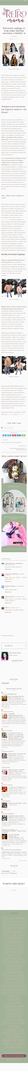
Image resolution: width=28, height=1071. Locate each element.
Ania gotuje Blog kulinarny (11, 849)
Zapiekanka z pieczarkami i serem (14, 852)
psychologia (10, 1013)
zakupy (11, 427)
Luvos (22, 962)
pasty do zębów (20, 989)
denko (18, 924)
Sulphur (13, 1023)
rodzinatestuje (9, 596)
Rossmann (19, 1013)
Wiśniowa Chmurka (10, 586)
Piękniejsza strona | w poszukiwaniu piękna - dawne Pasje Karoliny (14, 831)
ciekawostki (21, 921)
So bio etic (19, 1019)
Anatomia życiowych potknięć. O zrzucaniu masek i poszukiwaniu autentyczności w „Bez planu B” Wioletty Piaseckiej (13, 736)
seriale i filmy (10, 1019)
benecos (5, 921)
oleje (15, 982)
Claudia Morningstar (9, 694)
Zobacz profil (13, 655)
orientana (15, 986)
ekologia (6, 935)
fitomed (13, 938)
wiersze (22, 1033)
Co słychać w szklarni (16, 787)
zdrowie (21, 1040)
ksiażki (21, 948)
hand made (20, 941)
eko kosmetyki (19, 931)
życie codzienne (10, 1047)
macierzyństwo (10, 965)
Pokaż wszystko (23, 860)
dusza (15, 928)
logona (6, 962)
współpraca (7, 1040)
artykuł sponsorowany (18, 918)
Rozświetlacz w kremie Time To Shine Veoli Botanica (16, 771)
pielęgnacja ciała (14, 996)
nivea (21, 979)
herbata (7, 945)
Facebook (21, 414)
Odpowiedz (8, 569)
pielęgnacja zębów (10, 1006)
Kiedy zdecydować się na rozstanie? (11, 442)
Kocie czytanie (7, 730)
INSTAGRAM (20, 1052)
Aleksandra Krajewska (11, 574)
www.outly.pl (5, 219)
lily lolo (21, 958)
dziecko (21, 928)
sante (20, 1016)
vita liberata (7, 1033)
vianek (20, 1030)
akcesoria (6, 918)
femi (7, 938)
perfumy (13, 992)
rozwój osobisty (11, 1016)
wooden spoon (17, 1036)
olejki (21, 982)
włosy (8, 1036)
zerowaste (7, 1043)
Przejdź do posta (14, 489)
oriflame (23, 986)
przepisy (19, 1009)
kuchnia (14, 952)
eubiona (14, 935)
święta (17, 1026)
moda (5, 427)
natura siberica (20, 975)
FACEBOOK (10, 1052)
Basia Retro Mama (15, 653)
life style (17, 955)
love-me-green (14, 962)
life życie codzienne (10, 958)
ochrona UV (8, 982)
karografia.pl (17, 1060)
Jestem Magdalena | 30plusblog (13, 563)
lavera (10, 955)
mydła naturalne (8, 975)
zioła (14, 1043)
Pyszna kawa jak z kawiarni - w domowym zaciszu (18, 449)
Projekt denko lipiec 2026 (17, 803)
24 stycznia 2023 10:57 (14, 607)
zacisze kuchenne (8, 813)
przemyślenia (10, 1009)
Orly (4, 989)
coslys (4, 924)
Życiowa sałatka (7, 711)
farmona (21, 935)
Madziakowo (6, 801)
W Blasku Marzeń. (8, 751)
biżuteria (13, 921)
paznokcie (6, 992)
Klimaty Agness (7, 785)
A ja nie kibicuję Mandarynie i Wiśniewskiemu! (14, 836)
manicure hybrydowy (14, 969)
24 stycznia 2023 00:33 (19, 596)
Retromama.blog (17, 1059)
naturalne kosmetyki (11, 979)
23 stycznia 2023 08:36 (14, 564)
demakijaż (11, 924)
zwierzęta (21, 1043)
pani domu (11, 989)
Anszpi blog (6, 767)
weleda (15, 1033)
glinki (20, 938)
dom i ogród (7, 928)
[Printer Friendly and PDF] (14, 424)
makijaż (19, 965)
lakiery (21, 952)
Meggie (7, 607)
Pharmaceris (21, 992)
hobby (14, 945)
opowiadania (6, 986)
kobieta (20, 945)
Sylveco (11, 1026)
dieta (24, 924)
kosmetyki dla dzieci (11, 948)
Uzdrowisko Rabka (11, 1030)
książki (7, 952)
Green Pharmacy (9, 941)
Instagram (10, 414)
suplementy (21, 1023)
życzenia (19, 1047)
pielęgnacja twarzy (14, 999)
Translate (14, 873)
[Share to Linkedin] (19, 435)
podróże (20, 1006)
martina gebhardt (11, 972)
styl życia (6, 1023)
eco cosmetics (9, 931)
